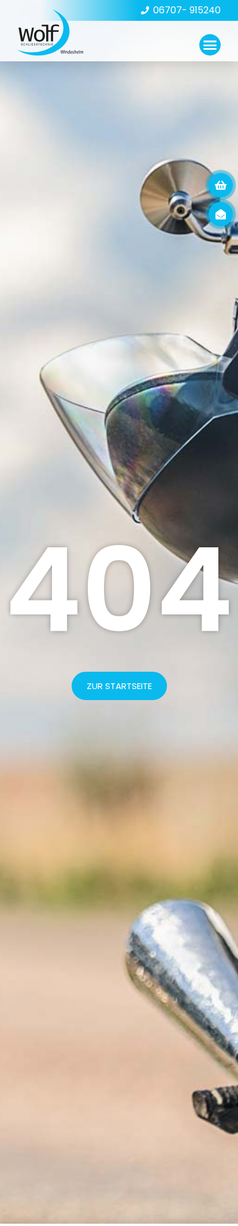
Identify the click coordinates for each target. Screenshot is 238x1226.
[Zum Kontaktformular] (221, 214)
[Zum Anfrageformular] (221, 185)
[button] (210, 45)
